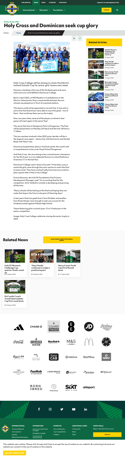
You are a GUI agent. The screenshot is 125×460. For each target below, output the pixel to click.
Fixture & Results (59, 429)
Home (6, 33)
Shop (44, 2)
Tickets (107, 434)
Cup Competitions (60, 432)
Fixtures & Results (18, 429)
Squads (14, 434)
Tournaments (16, 432)
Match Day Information (20, 437)
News (36, 2)
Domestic (44, 10)
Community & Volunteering (37, 436)
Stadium (52, 2)
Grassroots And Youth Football (40, 429)
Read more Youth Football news (62, 239)
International (29, 10)
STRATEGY (63, 2)
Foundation (58, 10)
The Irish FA (26, 2)
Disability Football (39, 433)
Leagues (56, 434)
